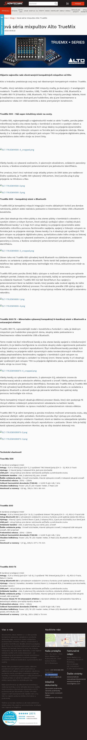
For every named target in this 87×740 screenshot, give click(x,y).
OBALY (62, 11)
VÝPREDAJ (5, 11)
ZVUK (26, 11)
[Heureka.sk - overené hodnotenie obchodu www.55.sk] (21, 718)
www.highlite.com (73, 684)
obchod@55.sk (55, 677)
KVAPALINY (55, 11)
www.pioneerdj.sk (73, 681)
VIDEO (47, 11)
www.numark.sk (73, 677)
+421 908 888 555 (57, 670)
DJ (37, 11)
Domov (5, 18)
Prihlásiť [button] (78, 4)
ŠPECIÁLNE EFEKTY (75, 11)
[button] (13, 3)
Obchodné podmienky (53, 688)
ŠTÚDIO (14, 11)
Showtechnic (52, 674)
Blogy (12, 18)
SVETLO (32, 11)
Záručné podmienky (52, 691)
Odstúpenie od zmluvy (53, 697)
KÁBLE (67, 11)
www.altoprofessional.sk (76, 679)
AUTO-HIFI (20, 11)
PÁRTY (41, 11)
